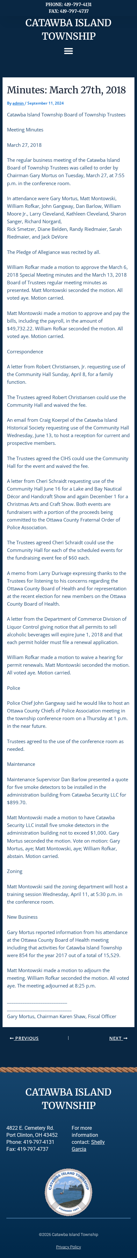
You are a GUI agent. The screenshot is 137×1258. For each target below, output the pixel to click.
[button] (68, 51)
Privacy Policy (68, 1247)
